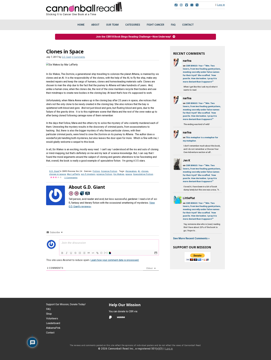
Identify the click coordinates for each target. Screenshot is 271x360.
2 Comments (78, 57)
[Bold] (62, 253)
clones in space (57, 174)
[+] (106, 253)
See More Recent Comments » (191, 238)
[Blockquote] (88, 253)
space (128, 174)
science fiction (104, 174)
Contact (50, 332)
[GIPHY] (110, 253)
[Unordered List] (84, 253)
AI (139, 171)
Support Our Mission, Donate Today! (66, 304)
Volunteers (52, 318)
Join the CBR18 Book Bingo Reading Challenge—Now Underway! (134, 36)
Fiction (96, 171)
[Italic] (66, 253)
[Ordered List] (80, 253)
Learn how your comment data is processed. (114, 260)
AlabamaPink (53, 327)
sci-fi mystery (88, 174)
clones (144, 171)
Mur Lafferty (73, 174)
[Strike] (75, 253)
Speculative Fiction (143, 174)
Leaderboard (53, 323)
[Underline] (71, 253)
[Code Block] (93, 253)
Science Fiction (109, 171)
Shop (49, 313)
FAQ (48, 309)
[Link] (97, 253)
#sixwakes (131, 171)
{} (101, 253)
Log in (221, 4)
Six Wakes (118, 174)
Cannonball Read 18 (84, 6)
